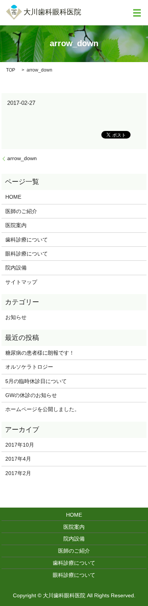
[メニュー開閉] (137, 13)
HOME (13, 197)
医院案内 (16, 225)
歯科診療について (26, 240)
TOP (10, 70)
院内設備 (16, 268)
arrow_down (22, 158)
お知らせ (16, 317)
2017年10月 (19, 445)
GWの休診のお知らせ (31, 395)
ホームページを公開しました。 (42, 409)
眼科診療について (26, 254)
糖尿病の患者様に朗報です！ (39, 353)
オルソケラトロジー (34, 367)
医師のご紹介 (21, 211)
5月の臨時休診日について (36, 381)
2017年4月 (18, 459)
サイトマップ (21, 282)
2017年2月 (18, 473)
